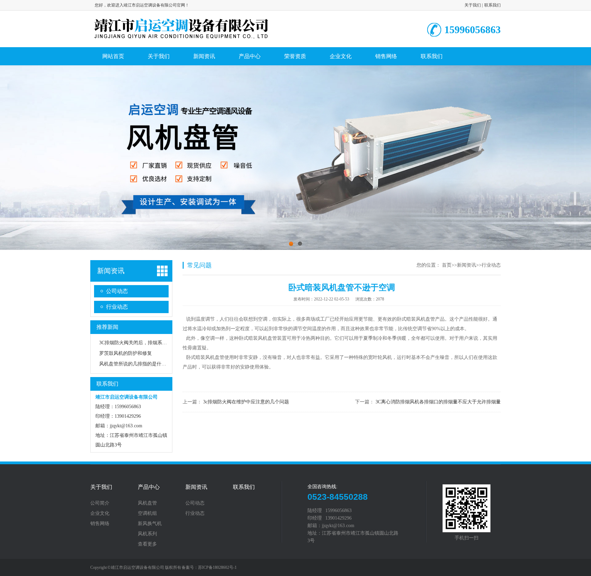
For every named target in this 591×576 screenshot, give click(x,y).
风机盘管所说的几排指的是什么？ (135, 363)
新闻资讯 (204, 56)
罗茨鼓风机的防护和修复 (125, 353)
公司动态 (117, 291)
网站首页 (113, 56)
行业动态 (117, 307)
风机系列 (147, 534)
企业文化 (341, 56)
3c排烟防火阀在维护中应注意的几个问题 (246, 401)
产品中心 (250, 56)
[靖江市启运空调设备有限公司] (181, 38)
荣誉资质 (295, 56)
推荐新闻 (107, 327)
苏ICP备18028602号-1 (217, 567)
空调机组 (147, 513)
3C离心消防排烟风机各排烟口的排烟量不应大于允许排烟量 (438, 401)
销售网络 (386, 56)
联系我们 (492, 5)
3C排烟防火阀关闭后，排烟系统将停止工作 (145, 342)
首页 (446, 265)
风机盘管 (147, 503)
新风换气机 (150, 523)
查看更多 (147, 544)
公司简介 (99, 503)
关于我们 (472, 5)
